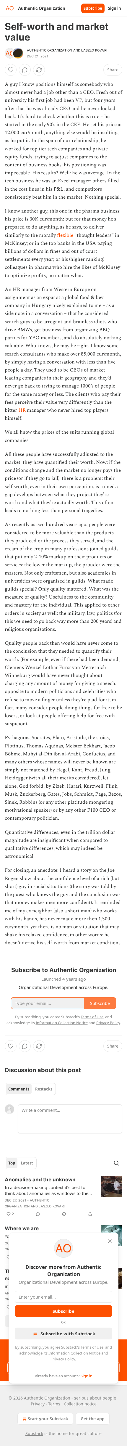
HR (22, 410)
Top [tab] (11, 1163)
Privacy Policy (63, 1359)
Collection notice (80, 1404)
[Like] (11, 70)
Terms (54, 1404)
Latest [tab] (27, 1163)
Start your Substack (48, 1418)
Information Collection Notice (74, 1353)
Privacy (38, 1404)
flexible (65, 235)
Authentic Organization (49, 50)
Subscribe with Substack (67, 1333)
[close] (110, 1241)
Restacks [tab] (43, 1089)
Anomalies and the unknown (40, 1180)
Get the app (93, 1418)
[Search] (116, 1163)
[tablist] (30, 1089)
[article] (63, 1196)
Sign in (114, 8)
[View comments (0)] (25, 70)
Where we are (22, 1228)
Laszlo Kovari (94, 50)
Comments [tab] (18, 1089)
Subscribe (93, 8)
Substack (34, 1433)
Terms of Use (92, 1347)
